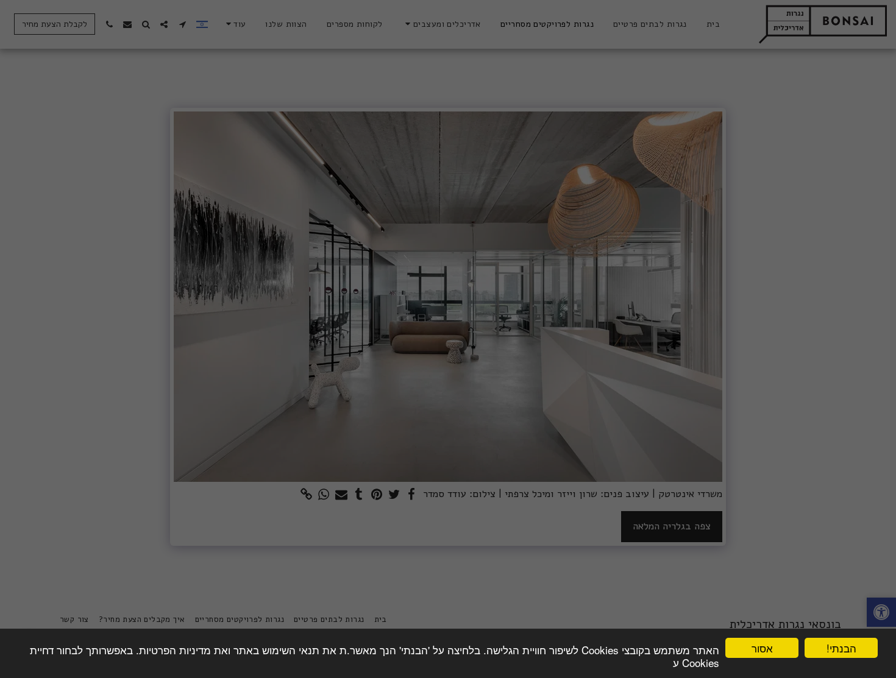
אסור (762, 647)
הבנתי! (841, 647)
